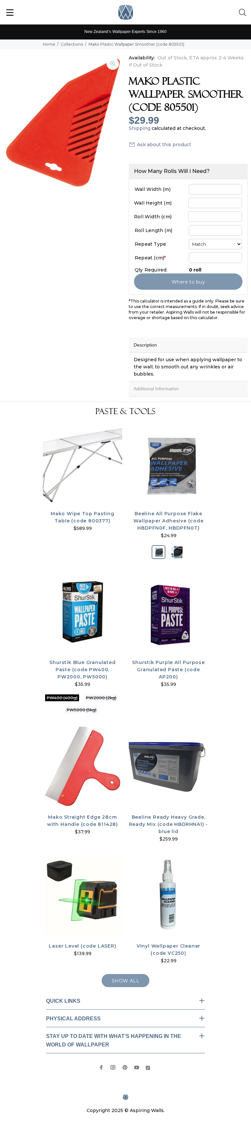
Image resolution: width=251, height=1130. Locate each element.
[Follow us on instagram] (113, 1067)
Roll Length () (153, 230)
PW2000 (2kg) (101, 697)
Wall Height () (153, 203)
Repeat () (150, 257)
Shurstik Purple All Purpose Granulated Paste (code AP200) (168, 669)
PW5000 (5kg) (81, 709)
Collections (72, 44)
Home (49, 44)
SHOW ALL (125, 981)
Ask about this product (164, 144)
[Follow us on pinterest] (125, 1067)
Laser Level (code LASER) (82, 946)
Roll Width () (153, 216)
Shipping (139, 128)
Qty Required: (151, 269)
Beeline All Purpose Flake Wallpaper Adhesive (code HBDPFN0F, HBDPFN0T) (168, 521)
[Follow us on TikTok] (148, 1067)
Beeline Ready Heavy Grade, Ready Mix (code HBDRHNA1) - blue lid (168, 824)
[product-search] (244, 12)
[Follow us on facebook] (101, 1067)
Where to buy (188, 282)
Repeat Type (150, 244)
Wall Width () (153, 189)
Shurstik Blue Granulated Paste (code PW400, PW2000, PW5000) (82, 669)
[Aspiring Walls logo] (125, 12)
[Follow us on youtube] (136, 1067)
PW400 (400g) (62, 697)
